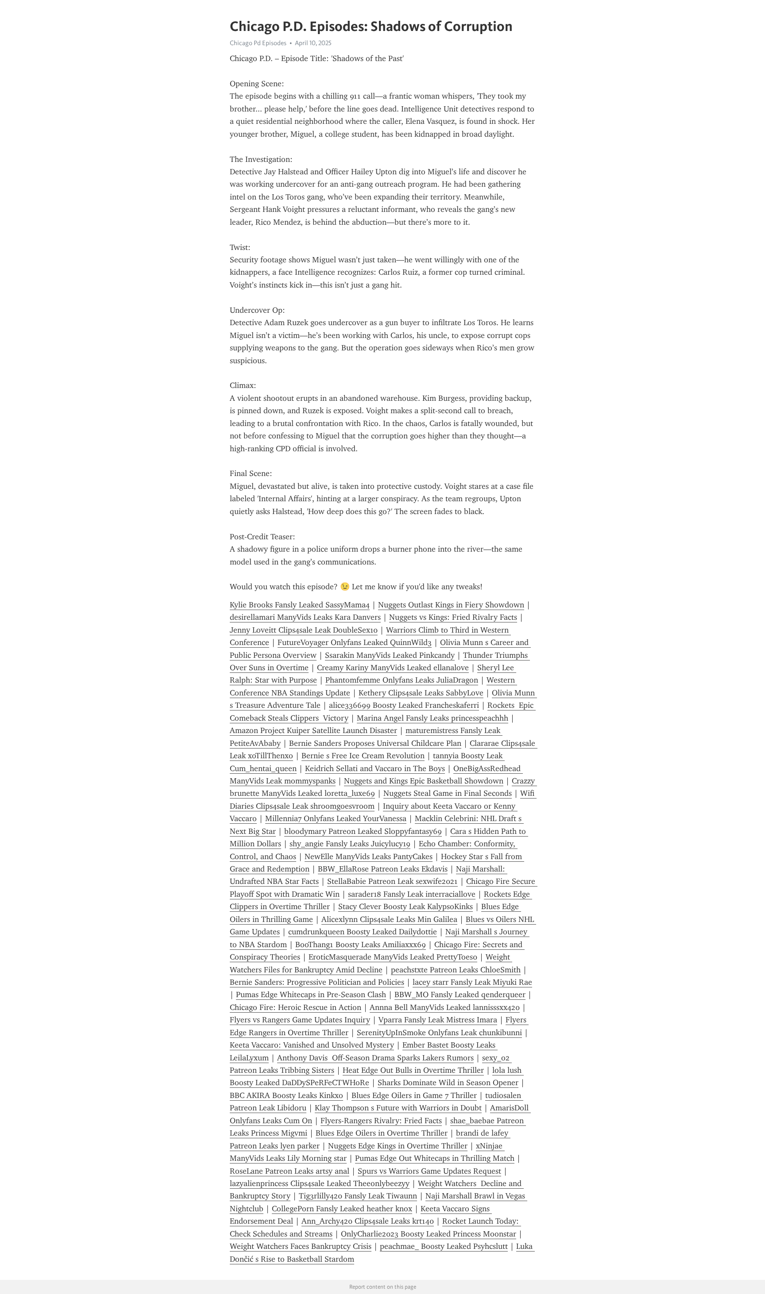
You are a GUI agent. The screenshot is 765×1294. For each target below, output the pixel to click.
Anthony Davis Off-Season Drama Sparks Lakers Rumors (375, 1058)
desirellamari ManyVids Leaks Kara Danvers (305, 617)
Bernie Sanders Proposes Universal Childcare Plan (375, 743)
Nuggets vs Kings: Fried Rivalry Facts (453, 617)
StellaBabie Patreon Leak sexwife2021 (392, 881)
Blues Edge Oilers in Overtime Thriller (382, 1133)
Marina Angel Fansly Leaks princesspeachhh (432, 718)
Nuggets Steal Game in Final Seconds (447, 793)
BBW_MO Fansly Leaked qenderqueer (459, 994)
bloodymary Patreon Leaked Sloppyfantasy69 (363, 831)
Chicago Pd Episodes (258, 43)
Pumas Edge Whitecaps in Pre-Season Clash (311, 994)
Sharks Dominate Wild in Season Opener (448, 1082)
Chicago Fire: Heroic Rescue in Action (295, 1007)
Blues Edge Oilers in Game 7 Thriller (414, 1095)
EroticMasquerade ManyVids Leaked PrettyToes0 (393, 957)
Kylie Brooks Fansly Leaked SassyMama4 (300, 605)
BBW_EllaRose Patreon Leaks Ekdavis (383, 869)
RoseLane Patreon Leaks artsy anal (289, 1171)
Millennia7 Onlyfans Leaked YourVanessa (335, 818)
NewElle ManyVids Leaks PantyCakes (369, 856)
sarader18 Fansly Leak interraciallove (411, 894)
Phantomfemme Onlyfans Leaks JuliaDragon (401, 680)
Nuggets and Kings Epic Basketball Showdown (423, 781)
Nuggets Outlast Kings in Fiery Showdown (451, 605)
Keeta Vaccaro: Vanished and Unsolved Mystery (312, 1045)
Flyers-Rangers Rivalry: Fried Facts (381, 1120)
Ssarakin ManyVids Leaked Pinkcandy (390, 655)
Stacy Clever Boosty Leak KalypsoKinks (405, 906)
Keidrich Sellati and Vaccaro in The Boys (375, 768)
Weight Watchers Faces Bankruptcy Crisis (300, 1246)
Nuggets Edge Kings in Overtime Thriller (398, 1146)
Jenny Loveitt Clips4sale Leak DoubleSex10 (304, 630)
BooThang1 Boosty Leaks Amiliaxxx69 (360, 944)
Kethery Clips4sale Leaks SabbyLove (421, 693)
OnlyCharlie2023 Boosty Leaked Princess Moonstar (428, 1234)
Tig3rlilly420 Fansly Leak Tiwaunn (358, 1196)
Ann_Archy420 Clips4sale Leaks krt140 (367, 1221)
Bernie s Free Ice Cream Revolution (363, 755)
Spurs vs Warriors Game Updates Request (429, 1171)
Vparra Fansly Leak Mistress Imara (438, 1020)
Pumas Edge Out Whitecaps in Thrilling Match (434, 1158)
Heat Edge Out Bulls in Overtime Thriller (413, 1070)
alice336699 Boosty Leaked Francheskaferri (404, 705)
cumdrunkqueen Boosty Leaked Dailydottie (362, 932)
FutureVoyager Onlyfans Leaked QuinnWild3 (355, 642)
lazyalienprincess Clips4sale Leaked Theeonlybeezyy (320, 1183)
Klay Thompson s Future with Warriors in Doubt (398, 1108)
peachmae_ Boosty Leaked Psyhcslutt (444, 1246)
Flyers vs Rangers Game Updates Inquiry (300, 1020)
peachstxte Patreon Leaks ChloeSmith (456, 970)
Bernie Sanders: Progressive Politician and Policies (317, 982)
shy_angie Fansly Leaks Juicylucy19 (350, 844)
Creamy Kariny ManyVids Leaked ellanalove (393, 667)
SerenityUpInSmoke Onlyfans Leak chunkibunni (439, 1032)
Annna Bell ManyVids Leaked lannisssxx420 (445, 1007)
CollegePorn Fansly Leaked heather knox (342, 1208)
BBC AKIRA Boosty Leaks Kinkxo (286, 1095)
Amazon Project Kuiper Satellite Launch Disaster (313, 730)
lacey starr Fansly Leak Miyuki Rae (472, 982)
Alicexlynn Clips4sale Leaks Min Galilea (389, 919)
